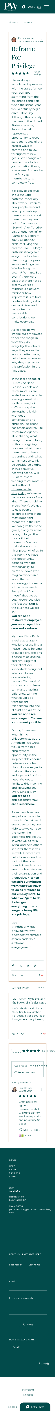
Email (16, 1347)
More (26, 22)
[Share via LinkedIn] (27, 965)
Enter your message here (22, 1298)
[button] (39, 7)
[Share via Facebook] (12, 965)
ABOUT (12, 1169)
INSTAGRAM (28, 1390)
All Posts (13, 22)
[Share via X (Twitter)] (20, 965)
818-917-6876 (16, 1206)
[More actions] (42, 40)
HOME (12, 1166)
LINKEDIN (28, 1395)
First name (15, 1264)
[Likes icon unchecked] (21, 1130)
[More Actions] (42, 1089)
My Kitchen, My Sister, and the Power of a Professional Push (29, 1000)
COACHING (14, 1173)
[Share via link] (35, 965)
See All (40, 987)
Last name (35, 1264)
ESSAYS (12, 1176)
